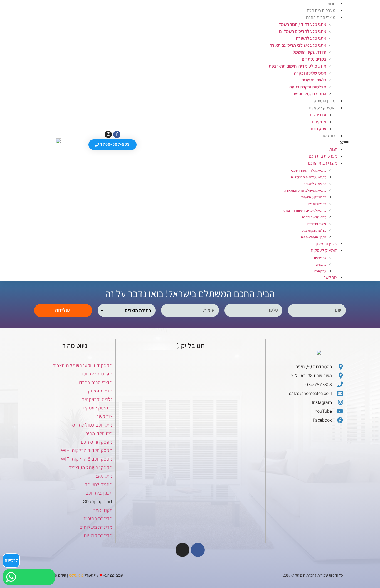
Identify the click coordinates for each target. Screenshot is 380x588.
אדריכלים (318, 115)
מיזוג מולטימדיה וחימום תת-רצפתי (297, 66)
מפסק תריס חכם (96, 442)
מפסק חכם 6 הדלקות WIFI (86, 459)
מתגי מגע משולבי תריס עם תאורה (298, 45)
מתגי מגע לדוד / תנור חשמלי (302, 24)
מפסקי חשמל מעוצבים (90, 467)
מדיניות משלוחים (95, 527)
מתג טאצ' (103, 476)
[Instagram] (108, 134)
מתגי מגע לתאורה (311, 38)
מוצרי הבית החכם (320, 17)
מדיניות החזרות (97, 518)
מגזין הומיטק (324, 101)
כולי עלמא (76, 575)
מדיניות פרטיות (98, 535)
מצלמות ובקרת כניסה (307, 87)
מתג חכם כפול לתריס (92, 425)
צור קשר (328, 136)
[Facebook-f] (116, 134)
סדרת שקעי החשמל (309, 52)
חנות (333, 149)
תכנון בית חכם (98, 493)
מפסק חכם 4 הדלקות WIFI (86, 450)
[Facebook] (198, 550)
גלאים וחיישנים (314, 80)
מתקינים (319, 122)
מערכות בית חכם (321, 10)
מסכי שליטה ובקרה (310, 73)
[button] (244, 142)
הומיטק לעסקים (97, 407)
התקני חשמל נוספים (309, 94)
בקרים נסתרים (314, 59)
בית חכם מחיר (99, 433)
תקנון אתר (102, 510)
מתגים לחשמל (98, 484)
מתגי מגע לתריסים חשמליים (302, 31)
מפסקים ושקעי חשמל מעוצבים (82, 365)
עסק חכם (318, 129)
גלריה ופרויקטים (97, 399)
